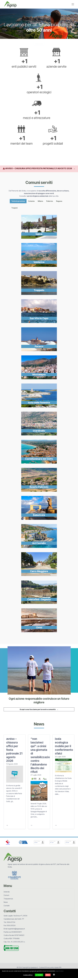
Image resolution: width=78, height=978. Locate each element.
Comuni (6, 895)
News (6, 902)
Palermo (49, 201)
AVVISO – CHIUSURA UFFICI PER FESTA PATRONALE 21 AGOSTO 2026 (40, 168)
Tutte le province (18, 201)
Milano (40, 201)
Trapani (14, 208)
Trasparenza (8, 899)
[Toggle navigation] (72, 4)
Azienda (7, 892)
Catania (31, 201)
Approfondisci (59, 971)
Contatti (6, 906)
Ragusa (59, 201)
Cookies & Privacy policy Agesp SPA (50, 967)
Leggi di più (39, 44)
